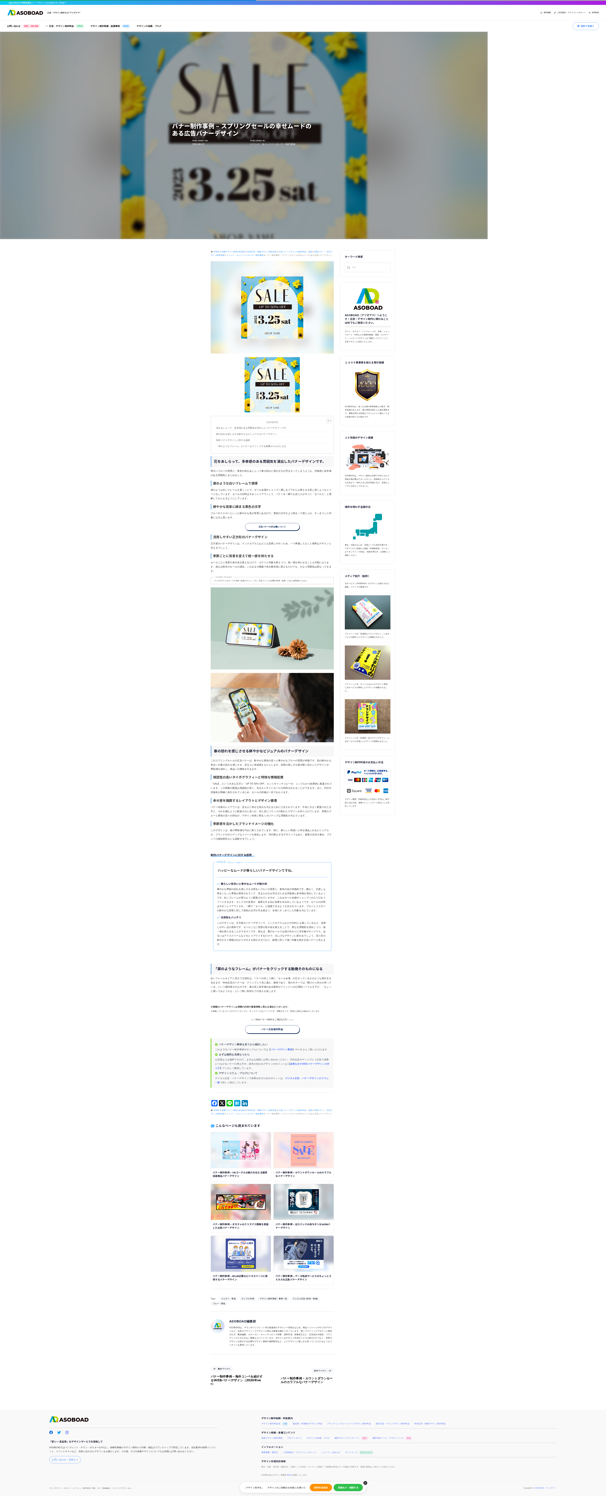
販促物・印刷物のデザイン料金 (307, 1424)
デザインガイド (294, 1438)
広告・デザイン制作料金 (66, 26)
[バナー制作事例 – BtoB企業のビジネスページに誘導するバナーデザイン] (241, 1253)
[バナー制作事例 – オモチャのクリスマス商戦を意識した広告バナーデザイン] (241, 1201)
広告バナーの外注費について (272, 527)
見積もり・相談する (348, 1487)
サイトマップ (358, 1452)
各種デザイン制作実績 (271, 1438)
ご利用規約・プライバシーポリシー (571, 12)
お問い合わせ (22, 26)
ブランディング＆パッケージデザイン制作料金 (349, 1424)
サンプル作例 (247, 1298)
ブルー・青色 (219, 1303)
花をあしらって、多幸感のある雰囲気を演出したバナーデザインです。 (252, 428)
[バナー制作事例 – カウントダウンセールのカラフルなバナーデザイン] (304, 1150)
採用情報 (595, 12)
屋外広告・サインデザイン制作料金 (392, 1424)
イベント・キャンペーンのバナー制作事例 (272, 144)
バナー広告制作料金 (272, 1029)
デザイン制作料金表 (274, 1424)
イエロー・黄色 (228, 1298)
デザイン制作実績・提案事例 (110, 26)
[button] (365, 1483)
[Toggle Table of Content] (327, 420)
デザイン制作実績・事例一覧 (273, 1298)
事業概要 (547, 12)
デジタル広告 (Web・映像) (305, 1298)
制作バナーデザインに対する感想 (234, 440)
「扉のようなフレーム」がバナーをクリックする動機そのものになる (251, 446)
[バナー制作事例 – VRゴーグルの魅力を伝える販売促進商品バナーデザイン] (241, 1150)
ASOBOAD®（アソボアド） (545, 1488)
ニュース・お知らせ (330, 1452)
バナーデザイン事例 (281, 1049)
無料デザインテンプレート (350, 1438)
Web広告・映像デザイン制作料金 (430, 1424)
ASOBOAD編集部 (242, 1321)
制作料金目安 (321, 1487)
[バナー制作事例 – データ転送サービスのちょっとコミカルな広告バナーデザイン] (304, 1253)
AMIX (289, 1475)
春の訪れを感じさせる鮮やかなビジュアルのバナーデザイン (246, 434)
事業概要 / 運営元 (269, 1452)
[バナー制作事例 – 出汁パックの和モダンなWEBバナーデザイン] (304, 1201)
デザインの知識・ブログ (149, 26)
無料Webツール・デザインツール (391, 1438)
